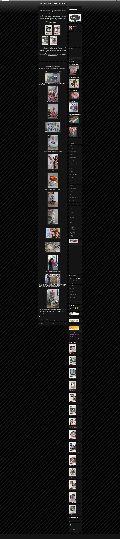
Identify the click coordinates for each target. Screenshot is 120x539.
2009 (71, 236)
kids (70, 166)
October (72, 218)
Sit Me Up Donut (58, 151)
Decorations (71, 154)
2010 (71, 235)
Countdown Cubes (72, 151)
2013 (71, 212)
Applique (70, 140)
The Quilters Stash (72, 297)
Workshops (71, 200)
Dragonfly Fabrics (72, 286)
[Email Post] (54, 319)
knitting (70, 171)
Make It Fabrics (71, 288)
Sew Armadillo (71, 291)
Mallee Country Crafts (72, 289)
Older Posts (64, 323)
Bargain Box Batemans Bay (73, 280)
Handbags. (71, 165)
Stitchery (70, 194)
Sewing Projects (55, 320)
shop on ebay (62, 311)
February (72, 232)
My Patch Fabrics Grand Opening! (47, 65)
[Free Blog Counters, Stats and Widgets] (69, 521)
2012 (71, 213)
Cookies (70, 148)
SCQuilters (71, 186)
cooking (70, 149)
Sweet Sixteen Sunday (72, 197)
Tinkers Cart (71, 300)
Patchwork (42, 320)
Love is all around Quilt (72, 174)
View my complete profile (76, 27)
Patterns (45, 320)
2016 (71, 208)
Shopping (58, 320)
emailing (64, 51)
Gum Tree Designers (72, 163)
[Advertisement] (73, 259)
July (72, 222)
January (72, 233)
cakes (70, 145)
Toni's (47, 189)
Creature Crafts (71, 285)
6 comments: (51, 319)
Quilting (51, 320)
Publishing (48, 320)
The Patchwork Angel (72, 294)
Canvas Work (71, 146)
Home (53, 323)
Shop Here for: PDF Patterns (73, 529)
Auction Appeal (71, 142)
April (72, 226)
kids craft (70, 168)
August (72, 221)
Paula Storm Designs (72, 180)
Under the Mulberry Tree (73, 302)
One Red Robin (44, 16)
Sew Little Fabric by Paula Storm (52, 3)
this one (58, 188)
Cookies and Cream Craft (73, 282)
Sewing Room (71, 189)
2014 (71, 211)
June (72, 223)
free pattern (71, 160)
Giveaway (70, 162)
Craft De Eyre (71, 283)
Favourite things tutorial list (73, 157)
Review (70, 185)
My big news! (42, 9)
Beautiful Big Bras (72, 143)
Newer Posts (41, 323)
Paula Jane (75, 26)
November (73, 217)
